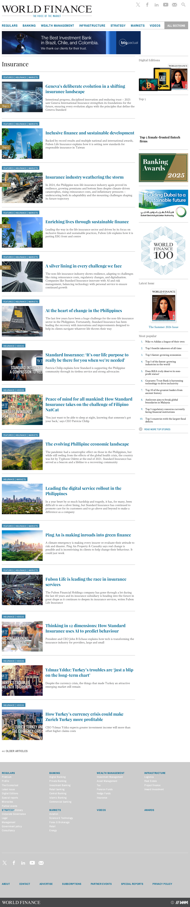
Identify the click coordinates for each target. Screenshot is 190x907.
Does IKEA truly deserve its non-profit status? (163, 372)
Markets (138, 25)
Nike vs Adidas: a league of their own (165, 341)
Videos (155, 25)
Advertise (46, 883)
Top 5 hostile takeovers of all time (163, 348)
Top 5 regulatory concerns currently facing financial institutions (165, 410)
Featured (8, 77)
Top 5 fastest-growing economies (163, 355)
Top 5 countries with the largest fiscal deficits (165, 420)
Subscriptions (71, 883)
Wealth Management (57, 25)
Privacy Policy (162, 883)
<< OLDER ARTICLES (15, 751)
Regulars (9, 25)
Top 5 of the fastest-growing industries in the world (160, 363)
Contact (24, 883)
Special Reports (132, 883)
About (6, 883)
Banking (29, 25)
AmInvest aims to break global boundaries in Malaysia (161, 401)
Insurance (21, 77)
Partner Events (101, 883)
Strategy (118, 25)
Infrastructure (92, 25)
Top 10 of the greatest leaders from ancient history (164, 391)
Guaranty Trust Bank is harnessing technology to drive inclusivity (164, 382)
